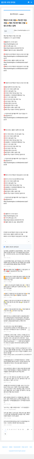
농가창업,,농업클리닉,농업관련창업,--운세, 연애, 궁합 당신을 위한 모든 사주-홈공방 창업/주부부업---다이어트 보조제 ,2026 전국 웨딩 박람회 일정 (17, 253)
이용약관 (10, 447)
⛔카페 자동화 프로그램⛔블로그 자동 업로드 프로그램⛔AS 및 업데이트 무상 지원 (17, 270)
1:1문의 (30, 447)
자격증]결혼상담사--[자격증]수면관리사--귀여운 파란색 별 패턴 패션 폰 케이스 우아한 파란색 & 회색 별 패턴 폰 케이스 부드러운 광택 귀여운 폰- (17, 361)
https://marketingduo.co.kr (11, 44)
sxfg (9, 257)
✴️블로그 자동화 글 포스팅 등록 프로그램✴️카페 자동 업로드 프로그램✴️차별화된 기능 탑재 (17, 294)
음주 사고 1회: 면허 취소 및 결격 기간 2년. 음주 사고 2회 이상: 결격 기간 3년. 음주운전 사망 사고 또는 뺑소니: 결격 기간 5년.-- (17, 378)
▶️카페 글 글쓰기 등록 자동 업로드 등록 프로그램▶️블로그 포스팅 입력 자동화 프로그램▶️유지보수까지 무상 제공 (17, 278)
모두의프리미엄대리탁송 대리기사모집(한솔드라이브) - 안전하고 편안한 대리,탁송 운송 (16, 422)
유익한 (10, 425)
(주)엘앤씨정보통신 (12, 409)
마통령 (9, 273)
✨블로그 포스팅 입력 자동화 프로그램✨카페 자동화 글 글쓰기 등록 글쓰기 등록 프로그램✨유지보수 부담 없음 (17, 286)
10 (22, 429)
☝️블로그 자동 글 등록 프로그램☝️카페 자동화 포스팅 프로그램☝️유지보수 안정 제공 (17, 310)
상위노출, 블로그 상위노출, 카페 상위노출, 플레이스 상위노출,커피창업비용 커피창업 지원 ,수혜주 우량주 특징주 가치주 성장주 (17, 414)
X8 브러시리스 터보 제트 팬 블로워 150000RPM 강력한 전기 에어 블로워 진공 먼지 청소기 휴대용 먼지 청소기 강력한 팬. (15, 328)
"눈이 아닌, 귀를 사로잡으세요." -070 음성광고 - (17, 407)
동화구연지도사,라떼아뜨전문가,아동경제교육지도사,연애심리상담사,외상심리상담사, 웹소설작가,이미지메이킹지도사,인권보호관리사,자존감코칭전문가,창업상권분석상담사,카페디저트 (17, 318)
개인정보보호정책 (16, 447)
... (25, 429)
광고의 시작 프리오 (8, 2)
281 (28, 429)
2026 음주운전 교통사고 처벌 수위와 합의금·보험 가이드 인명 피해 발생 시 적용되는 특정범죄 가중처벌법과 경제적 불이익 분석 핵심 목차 (17, 370)
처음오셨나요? (5, 447)
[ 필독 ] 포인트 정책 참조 (12, 247)
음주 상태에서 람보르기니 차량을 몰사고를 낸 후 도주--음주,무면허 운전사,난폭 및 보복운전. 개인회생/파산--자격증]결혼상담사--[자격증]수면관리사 (17, 400)
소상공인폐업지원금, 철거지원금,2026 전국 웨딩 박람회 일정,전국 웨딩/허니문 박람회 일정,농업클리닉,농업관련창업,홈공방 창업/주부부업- (17, 262)
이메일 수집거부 (25, 447)
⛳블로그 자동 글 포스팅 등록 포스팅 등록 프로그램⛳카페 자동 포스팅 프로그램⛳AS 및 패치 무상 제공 (17, 302)
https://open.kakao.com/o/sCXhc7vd (14, 48)
